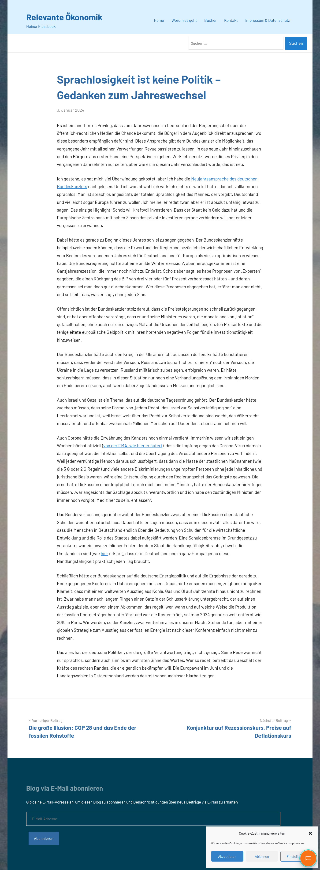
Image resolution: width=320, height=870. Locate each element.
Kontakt (231, 20)
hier (104, 553)
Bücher (210, 20)
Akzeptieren (227, 856)
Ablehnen (262, 856)
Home (159, 20)
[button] (310, 833)
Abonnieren (43, 838)
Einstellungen (297, 856)
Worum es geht (184, 20)
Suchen (296, 43)
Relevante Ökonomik (64, 17)
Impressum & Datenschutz (267, 20)
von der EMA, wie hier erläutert (132, 445)
